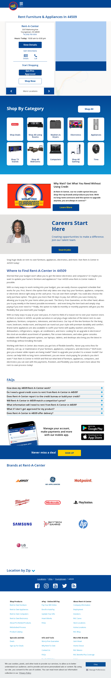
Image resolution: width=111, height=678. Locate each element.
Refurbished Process (18, 627)
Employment (78, 609)
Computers (55, 159)
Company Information (81, 605)
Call (35, 58)
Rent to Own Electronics (19, 618)
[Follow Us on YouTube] (55, 588)
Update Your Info (48, 614)
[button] (96, 670)
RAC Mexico (77, 650)
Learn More (66, 207)
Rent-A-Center (30, 26)
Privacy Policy (25, 673)
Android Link (92, 429)
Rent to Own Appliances (19, 609)
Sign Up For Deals (16, 646)
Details (25, 58)
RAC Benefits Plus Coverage (83, 655)
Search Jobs (65, 249)
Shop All (89, 109)
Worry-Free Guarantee (50, 641)
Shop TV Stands (15, 160)
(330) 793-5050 (31, 34)
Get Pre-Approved (30, 72)
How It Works (47, 618)
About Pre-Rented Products (20, 623)
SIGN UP (69, 452)
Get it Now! (77, 641)
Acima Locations (79, 627)
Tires (96, 159)
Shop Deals (15, 134)
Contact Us (46, 650)
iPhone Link (92, 437)
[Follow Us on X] (64, 588)
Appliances (96, 134)
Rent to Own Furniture (18, 605)
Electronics (76, 134)
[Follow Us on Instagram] (46, 588)
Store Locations (79, 623)
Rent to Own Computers (19, 614)
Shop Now (30, 81)
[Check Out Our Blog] (74, 588)
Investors (76, 614)
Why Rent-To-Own (48, 646)
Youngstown (60, 579)
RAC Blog (76, 632)
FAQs (44, 623)
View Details (30, 44)
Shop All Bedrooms (35, 160)
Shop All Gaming (76, 160)
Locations (41, 579)
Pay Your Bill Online (49, 605)
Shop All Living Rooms (35, 135)
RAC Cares (77, 618)
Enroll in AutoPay (48, 609)
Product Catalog (16, 632)
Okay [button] (96, 664)
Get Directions (30, 50)
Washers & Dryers (56, 135)
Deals (12, 641)
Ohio (50, 579)
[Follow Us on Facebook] (37, 588)
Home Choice (78, 646)
